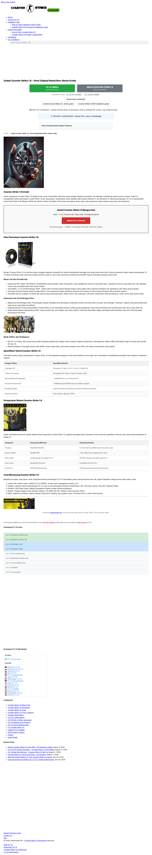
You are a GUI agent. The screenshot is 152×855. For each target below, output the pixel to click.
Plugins (10, 735)
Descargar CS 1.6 (10, 847)
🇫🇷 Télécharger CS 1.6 (13, 679)
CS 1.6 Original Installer (16, 539)
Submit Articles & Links (12, 833)
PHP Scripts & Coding (16, 732)
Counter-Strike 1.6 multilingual (15, 850)
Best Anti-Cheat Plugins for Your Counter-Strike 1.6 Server (30, 757)
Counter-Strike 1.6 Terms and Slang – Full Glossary (27, 755)
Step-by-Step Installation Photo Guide (26, 25)
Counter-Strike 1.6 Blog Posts (19, 705)
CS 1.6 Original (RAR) (14, 549)
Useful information (15, 30)
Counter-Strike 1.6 (49, 522)
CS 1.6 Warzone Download (17, 558)
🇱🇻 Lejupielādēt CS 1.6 (13, 693)
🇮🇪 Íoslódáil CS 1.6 (12, 685)
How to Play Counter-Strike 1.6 (23, 32)
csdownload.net (56, 512)
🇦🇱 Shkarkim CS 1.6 (12, 667)
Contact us (8, 836)
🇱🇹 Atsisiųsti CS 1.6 (12, 695)
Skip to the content (8, 2)
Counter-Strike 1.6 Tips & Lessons (21, 712)
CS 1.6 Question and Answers (19, 722)
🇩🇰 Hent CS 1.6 (10, 673)
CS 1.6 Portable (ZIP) (14, 544)
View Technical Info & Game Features (57, 126)
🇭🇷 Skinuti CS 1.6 (11, 687)
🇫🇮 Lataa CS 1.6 (11, 677)
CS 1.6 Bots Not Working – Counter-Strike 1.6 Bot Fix (28, 752)
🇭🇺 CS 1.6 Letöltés (12, 689)
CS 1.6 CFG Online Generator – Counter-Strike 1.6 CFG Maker (31, 750)
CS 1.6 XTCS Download (15, 553)
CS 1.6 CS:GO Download (15, 563)
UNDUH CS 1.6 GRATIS (76, 221)
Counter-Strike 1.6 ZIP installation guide (93, 104)
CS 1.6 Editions (13, 40)
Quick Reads (12, 737)
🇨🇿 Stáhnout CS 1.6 (12, 671)
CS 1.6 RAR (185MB (91, 94)
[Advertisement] (76, 62)
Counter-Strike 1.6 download (19, 707)
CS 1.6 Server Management (18, 725)
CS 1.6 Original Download (17, 535)
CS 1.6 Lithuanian (13, 572)
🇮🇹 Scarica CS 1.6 (11, 691)
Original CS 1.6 (13, 20)
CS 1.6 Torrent (12, 567)
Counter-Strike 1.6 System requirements (27, 35)
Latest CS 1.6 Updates (16, 730)
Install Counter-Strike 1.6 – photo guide (58, 104)
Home (10, 17)
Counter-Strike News (16, 715)
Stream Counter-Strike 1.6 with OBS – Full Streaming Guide (30, 747)
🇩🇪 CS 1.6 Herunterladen (14, 681)
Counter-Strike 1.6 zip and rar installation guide (30, 27)
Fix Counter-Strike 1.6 (16, 727)
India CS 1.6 (8, 845)
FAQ (5, 838)
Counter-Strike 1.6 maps (17, 710)
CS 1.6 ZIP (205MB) (73, 94)
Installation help (14, 22)
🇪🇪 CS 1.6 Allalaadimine (14, 675)
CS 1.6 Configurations (16, 717)
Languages (12, 37)
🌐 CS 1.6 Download (13, 659)
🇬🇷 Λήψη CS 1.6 (11, 683)
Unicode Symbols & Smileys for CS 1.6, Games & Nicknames (31, 760)
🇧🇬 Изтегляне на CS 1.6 (14, 669)
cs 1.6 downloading (11, 852)
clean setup (81, 522)
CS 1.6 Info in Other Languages (19, 720)
